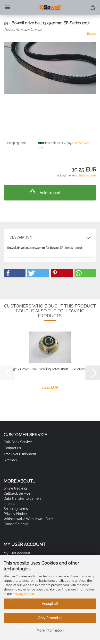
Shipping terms (16, 509)
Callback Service (17, 493)
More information (50, 630)
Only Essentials (50, 618)
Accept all (50, 604)
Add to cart (50, 192)
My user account (17, 553)
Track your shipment (20, 454)
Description (21, 237)
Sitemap (10, 460)
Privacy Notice (23, 594)
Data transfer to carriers (23, 498)
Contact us (12, 448)
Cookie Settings (16, 524)
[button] (14, 273)
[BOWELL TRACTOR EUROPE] (50, 7)
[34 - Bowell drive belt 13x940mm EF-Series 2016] (50, 68)
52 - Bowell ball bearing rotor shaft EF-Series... (50, 369)
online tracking (15, 488)
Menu (7, 7)
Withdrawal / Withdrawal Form (29, 519)
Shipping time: (16, 143)
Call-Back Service (18, 442)
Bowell (91, 33)
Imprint (9, 504)
